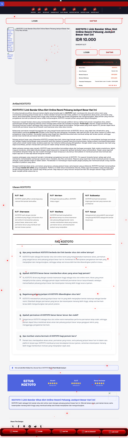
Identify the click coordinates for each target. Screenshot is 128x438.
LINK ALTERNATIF (90, 432)
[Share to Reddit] (35, 426)
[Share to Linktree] (24, 426)
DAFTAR (93, 21)
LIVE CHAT (115, 432)
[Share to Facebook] (18, 426)
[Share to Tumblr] (40, 426)
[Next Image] (69, 56)
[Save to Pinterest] (29, 426)
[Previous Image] (16, 56)
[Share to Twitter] (12, 426)
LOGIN (35, 21)
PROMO (15, 432)
